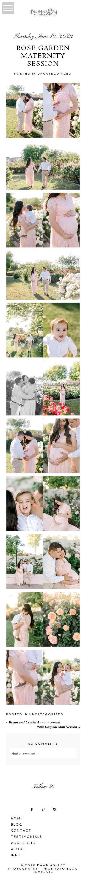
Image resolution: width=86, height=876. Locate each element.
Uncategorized (55, 73)
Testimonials (27, 836)
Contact (21, 830)
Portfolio (23, 843)
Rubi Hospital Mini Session (58, 726)
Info (16, 855)
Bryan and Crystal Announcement (33, 722)
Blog (17, 824)
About (18, 849)
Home (17, 818)
